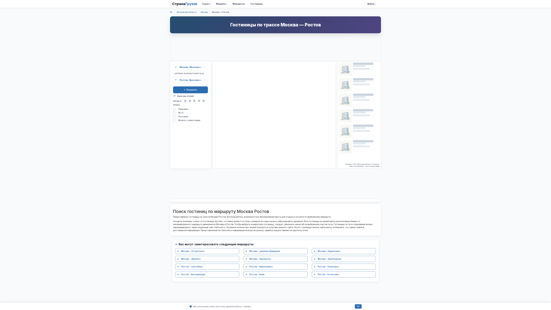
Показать (191, 89)
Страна (184, 4)
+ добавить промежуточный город (189, 73)
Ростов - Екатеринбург (193, 274)
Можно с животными (189, 120)
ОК (358, 306)
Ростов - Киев (256, 274)
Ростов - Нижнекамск (261, 266)
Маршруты (239, 3)
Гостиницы (257, 3)
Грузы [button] (205, 3)
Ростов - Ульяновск (328, 266)
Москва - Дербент (191, 259)
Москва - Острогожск (192, 251)
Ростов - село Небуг (192, 266)
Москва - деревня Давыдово (264, 251)
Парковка (183, 109)
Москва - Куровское (260, 259)
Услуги (176, 105)
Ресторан (183, 116)
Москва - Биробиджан (329, 259)
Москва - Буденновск (329, 251)
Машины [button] (220, 3)
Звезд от (177, 101)
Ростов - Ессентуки (328, 274)
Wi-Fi (181, 113)
